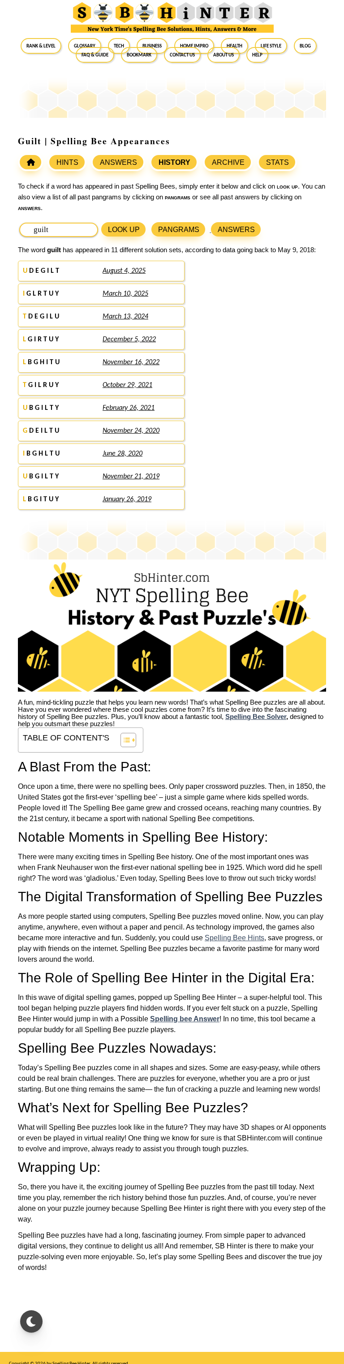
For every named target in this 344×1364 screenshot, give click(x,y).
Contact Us (182, 54)
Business (152, 45)
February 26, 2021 (129, 408)
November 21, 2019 (131, 476)
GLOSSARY (84, 45)
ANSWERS (118, 162)
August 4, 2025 (124, 271)
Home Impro (194, 45)
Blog (305, 45)
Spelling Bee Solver (255, 716)
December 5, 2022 (129, 339)
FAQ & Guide (95, 54)
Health (234, 45)
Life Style (271, 45)
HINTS (67, 162)
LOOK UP (124, 229)
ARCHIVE (228, 162)
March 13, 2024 (125, 316)
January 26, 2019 (127, 499)
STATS (277, 162)
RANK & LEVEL (41, 45)
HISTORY (174, 162)
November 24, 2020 (131, 431)
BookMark (139, 54)
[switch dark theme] (31, 1321)
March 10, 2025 (125, 293)
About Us (223, 54)
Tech (119, 45)
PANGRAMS (178, 229)
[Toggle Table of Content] (124, 740)
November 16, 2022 (131, 362)
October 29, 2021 (127, 385)
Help (257, 54)
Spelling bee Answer (184, 1019)
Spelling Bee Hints (234, 938)
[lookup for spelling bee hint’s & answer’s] (30, 162)
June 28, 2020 (122, 453)
